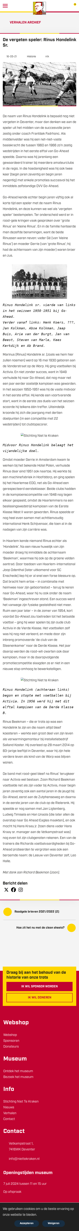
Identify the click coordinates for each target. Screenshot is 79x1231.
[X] (6, 890)
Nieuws (8, 1107)
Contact (9, 1119)
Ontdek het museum (18, 1071)
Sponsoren (11, 1041)
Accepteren (26, 1223)
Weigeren (53, 1223)
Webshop (10, 1035)
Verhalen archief (25, 22)
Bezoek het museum (18, 1077)
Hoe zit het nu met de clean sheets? (40, 927)
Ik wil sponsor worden (39, 986)
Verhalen (9, 1113)
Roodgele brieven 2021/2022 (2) (37, 911)
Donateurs (11, 1046)
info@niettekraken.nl (24, 1159)
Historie (31, 56)
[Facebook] (13, 890)
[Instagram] (20, 890)
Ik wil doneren (39, 997)
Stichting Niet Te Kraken (21, 1101)
